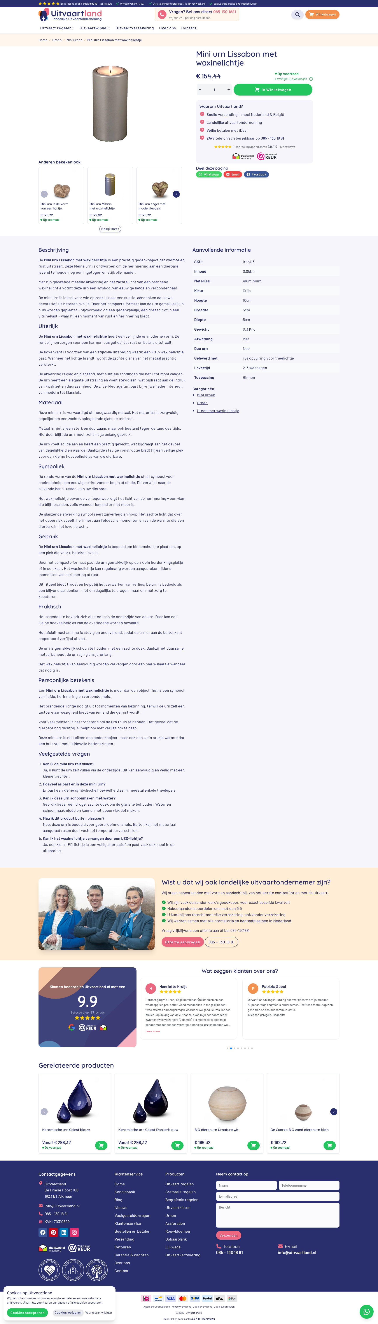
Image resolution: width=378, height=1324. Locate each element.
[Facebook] (42, 1232)
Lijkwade (173, 1246)
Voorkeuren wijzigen (98, 1312)
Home (120, 1183)
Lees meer (152, 1031)
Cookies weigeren (68, 1312)
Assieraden (175, 1223)
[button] (176, 194)
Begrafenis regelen (181, 1199)
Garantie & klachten (132, 1254)
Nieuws (121, 1207)
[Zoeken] (297, 14)
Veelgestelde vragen (132, 1215)
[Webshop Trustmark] (87, 1027)
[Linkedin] (64, 1232)
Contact (121, 1270)
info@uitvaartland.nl (62, 1205)
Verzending (124, 1239)
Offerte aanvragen (182, 941)
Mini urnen (206, 394)
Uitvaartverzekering (182, 1254)
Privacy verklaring (181, 1306)
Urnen (202, 402)
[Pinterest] (53, 1232)
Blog (118, 1199)
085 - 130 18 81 (272, 138)
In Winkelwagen (277, 89)
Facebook (259, 174)
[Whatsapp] (367, 1312)
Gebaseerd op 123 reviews (87, 1012)
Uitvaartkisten (178, 1207)
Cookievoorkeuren (224, 1306)
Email (235, 174)
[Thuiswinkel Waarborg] (103, 1027)
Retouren (123, 1246)
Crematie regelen (180, 1191)
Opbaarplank (176, 1239)
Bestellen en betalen (132, 1231)
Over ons (122, 1262)
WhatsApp (211, 174)
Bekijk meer (110, 229)
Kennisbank (125, 1191)
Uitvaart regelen (179, 1183)
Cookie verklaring (202, 1306)
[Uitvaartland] (70, 14)
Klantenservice (128, 1223)
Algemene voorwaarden (157, 1306)
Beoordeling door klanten (189, 1318)
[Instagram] (74, 1232)
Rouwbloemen (177, 1231)
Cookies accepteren (27, 1312)
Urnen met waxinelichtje (218, 410)
